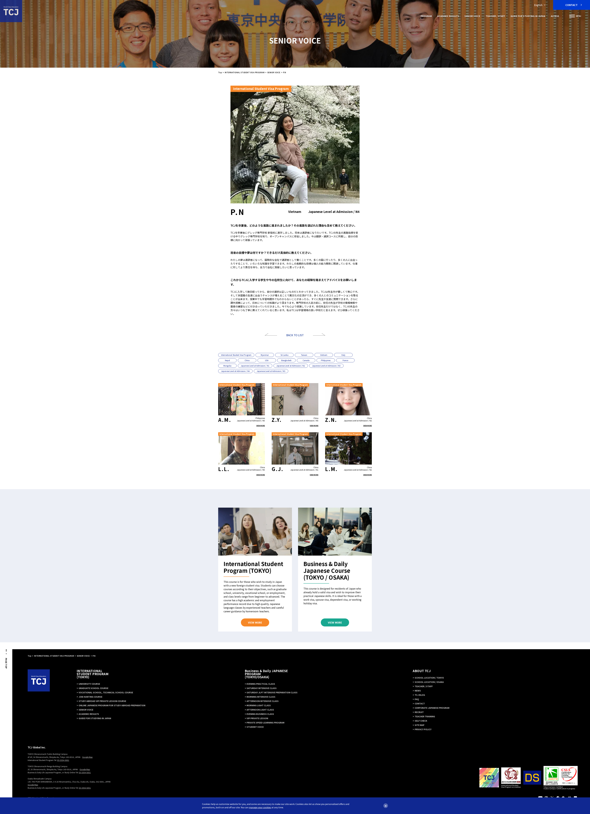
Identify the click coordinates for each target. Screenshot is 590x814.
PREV (271, 334)
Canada (306, 360)
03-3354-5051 (85, 772)
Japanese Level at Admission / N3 (326, 365)
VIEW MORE (260, 425)
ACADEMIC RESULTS (448, 16)
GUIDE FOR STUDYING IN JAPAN (528, 16)
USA (266, 360)
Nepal (227, 360)
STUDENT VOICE (255, 726)
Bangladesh (286, 360)
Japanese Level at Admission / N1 (255, 365)
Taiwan (304, 355)
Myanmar (265, 355)
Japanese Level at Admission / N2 (290, 365)
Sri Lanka (284, 355)
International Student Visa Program (236, 355)
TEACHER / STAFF (495, 16)
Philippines (325, 360)
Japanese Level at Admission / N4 (235, 371)
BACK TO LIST (295, 335)
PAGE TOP (6, 663)
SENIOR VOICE (472, 16)
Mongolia (227, 365)
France (345, 360)
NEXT (319, 334)
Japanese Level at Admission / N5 (271, 371)
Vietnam (323, 355)
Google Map (87, 757)
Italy (343, 355)
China (247, 360)
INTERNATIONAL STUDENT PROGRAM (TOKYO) (92, 674)
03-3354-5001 (63, 760)
